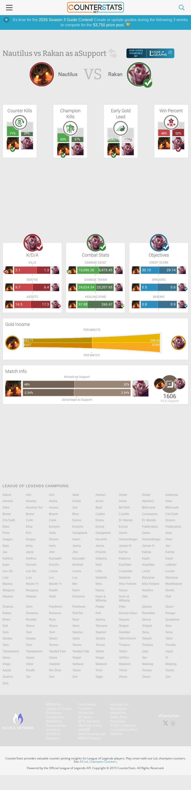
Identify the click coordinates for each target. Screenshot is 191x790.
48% (164, 133)
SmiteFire (53, 730)
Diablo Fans (118, 717)
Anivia (53, 501)
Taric (5, 645)
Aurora (53, 507)
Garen (123, 533)
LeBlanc (171, 564)
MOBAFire (53, 704)
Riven (6, 619)
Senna (146, 619)
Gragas (7, 539)
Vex (144, 657)
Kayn (5, 564)
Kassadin (55, 558)
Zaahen (7, 676)
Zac (28, 676)
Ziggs (99, 676)
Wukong (147, 664)
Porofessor (54, 713)
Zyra (5, 683)
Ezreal (100, 526)
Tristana (124, 645)
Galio (52, 533)
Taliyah (147, 638)
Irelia (29, 546)
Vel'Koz (124, 657)
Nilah (52, 596)
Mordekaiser (173, 584)
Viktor (30, 664)
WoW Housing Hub (91, 734)
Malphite (101, 577)
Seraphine (172, 619)
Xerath (30, 670)
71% (13, 133)
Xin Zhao (55, 670)
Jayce (30, 552)
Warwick (101, 664)
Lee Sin (7, 571)
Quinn (169, 606)
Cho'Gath (171, 514)
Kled (99, 564)
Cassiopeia (149, 514)
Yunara (147, 670)
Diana (100, 520)
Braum (53, 514)
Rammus (32, 613)
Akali (75, 495)
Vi (166, 657)
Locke (146, 571)
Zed (51, 676)
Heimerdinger (128, 539)
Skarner (77, 632)
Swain (53, 638)
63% (63, 139)
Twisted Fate (57, 651)
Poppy (100, 606)
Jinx (75, 552)
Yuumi (169, 670)
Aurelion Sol (34, 507)
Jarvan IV (125, 546)
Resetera (52, 738)
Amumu (7, 501)
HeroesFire (86, 713)
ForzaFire (85, 709)
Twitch (100, 651)
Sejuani (124, 619)
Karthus (7, 558)
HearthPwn (118, 713)
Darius (76, 520)
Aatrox (6, 495)
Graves (54, 539)
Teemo (53, 645)
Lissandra (125, 571)
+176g (113, 139)
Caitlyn (100, 514)
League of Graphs (59, 709)
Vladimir (54, 664)
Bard (99, 507)
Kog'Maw (125, 564)
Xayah (6, 670)
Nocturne (78, 596)
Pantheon (55, 606)
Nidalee (7, 596)
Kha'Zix (54, 564)
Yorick (123, 670)
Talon (169, 638)
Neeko (169, 590)
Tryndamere (10, 651)
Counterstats (55, 717)
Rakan (6, 613)
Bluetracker (118, 709)
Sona (145, 632)
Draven (170, 520)
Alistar (123, 495)
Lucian (170, 571)
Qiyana (147, 606)
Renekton (148, 613)
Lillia (99, 571)
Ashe (168, 501)
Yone (99, 670)
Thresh (100, 645)
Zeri (75, 676)
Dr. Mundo (126, 520)
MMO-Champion (89, 738)
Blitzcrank (148, 507)
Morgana (8, 590)
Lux (51, 577)
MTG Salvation (89, 721)
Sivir (29, 632)
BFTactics (85, 717)
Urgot (169, 651)
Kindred (77, 564)
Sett (5, 626)
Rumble (31, 619)
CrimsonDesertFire (123, 730)
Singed (124, 626)
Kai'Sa (123, 552)
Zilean (123, 676)
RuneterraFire (55, 725)
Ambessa (171, 495)
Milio (99, 584)
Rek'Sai (77, 613)
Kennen (31, 564)
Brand (6, 514)
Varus (6, 657)
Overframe (117, 721)
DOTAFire (53, 734)
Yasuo (76, 670)
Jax (167, 546)
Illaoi (5, 546)
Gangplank (79, 533)
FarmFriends (87, 704)
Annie (99, 501)
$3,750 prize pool (108, 25)
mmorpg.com (119, 704)
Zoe (168, 676)
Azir (75, 507)
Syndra (100, 638)
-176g (128, 139)
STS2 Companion (123, 725)
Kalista (146, 552)
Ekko (5, 526)
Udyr (145, 651)
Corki (29, 520)
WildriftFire (53, 721)
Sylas (76, 638)
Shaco (30, 626)
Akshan (101, 495)
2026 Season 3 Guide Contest (65, 20)
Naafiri (53, 590)
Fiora (5, 533)
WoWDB (84, 730)
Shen (76, 626)
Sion (168, 626)
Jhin (52, 552)
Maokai (7, 584)
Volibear (78, 664)
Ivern (52, 546)
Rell (98, 613)
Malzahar (148, 577)
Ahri (28, 495)
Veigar (76, 657)
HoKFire (116, 734)
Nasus (100, 590)
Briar (75, 514)
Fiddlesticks (150, 526)
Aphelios (148, 501)
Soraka (7, 638)
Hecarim (101, 539)
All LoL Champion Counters (98, 761)
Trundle (170, 645)
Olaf (144, 596)
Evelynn (54, 526)
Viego (6, 664)
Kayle (146, 558)
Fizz (28, 533)
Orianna (7, 606)
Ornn (29, 606)
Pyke (122, 606)
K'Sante (101, 552)
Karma (169, 552)
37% (77, 139)
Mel (74, 584)
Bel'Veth (124, 507)
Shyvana (101, 626)
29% (27, 133)
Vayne (30, 657)
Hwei (168, 539)
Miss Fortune (127, 584)
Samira (100, 619)
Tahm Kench (127, 638)
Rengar (170, 613)
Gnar (168, 533)
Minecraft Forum (90, 725)
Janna (76, 546)
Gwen (76, 539)
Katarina (101, 558)
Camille (124, 514)
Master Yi (32, 584)
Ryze (52, 619)
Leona (53, 571)
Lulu (5, 577)
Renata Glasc (128, 613)
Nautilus (147, 590)
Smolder (124, 632)
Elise (29, 526)
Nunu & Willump (101, 598)
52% (178, 133)
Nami (76, 590)
